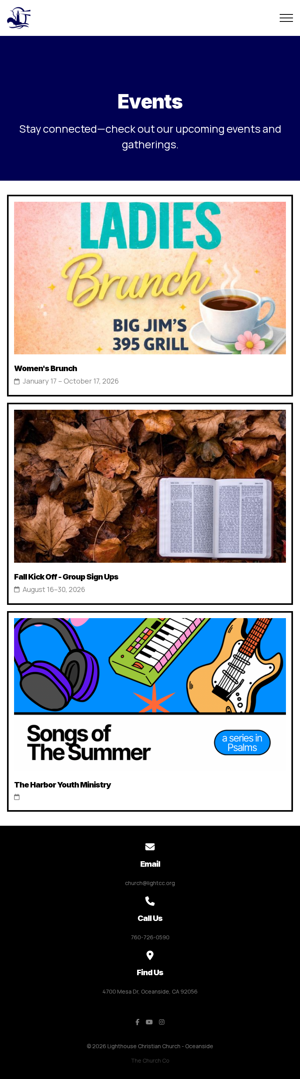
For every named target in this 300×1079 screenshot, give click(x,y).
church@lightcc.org (150, 883)
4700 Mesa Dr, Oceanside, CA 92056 (150, 991)
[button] (286, 18)
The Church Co (150, 1060)
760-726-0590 (150, 937)
